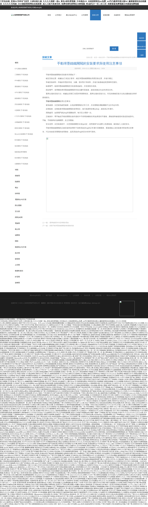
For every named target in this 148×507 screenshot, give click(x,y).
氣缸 (16, 187)
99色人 (122, 375)
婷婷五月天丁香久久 (42, 373)
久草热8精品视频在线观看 (20, 480)
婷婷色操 (89, 484)
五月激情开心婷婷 (105, 401)
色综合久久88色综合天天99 (109, 366)
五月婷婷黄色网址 (81, 381)
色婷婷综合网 (67, 453)
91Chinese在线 (79, 432)
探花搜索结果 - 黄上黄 (22, 331)
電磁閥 (17, 223)
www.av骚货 (120, 416)
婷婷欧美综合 (94, 440)
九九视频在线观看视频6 (81, 385)
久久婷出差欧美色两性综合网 (71, 377)
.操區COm (62, 362)
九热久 (123, 348)
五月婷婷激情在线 (10, 348)
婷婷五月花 (113, 358)
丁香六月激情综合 (140, 331)
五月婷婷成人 (21, 348)
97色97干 (121, 412)
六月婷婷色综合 (134, 410)
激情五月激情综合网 (9, 484)
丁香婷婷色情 (84, 391)
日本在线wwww (50, 329)
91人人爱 (82, 338)
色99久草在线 (36, 342)
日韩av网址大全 (22, 438)
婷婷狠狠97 (73, 399)
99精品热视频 (108, 381)
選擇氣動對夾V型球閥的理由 (59, 222)
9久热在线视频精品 (138, 397)
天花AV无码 (50, 467)
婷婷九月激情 (59, 344)
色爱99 (103, 354)
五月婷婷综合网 (121, 344)
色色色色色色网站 (105, 403)
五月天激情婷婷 (140, 414)
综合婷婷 (126, 486)
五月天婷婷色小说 (53, 407)
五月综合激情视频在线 (133, 375)
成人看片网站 (83, 461)
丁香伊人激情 (75, 502)
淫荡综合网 (55, 422)
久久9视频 (67, 325)
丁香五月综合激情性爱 (69, 387)
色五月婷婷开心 (39, 364)
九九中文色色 (36, 379)
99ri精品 (93, 430)
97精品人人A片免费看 (7, 444)
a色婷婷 (83, 498)
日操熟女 (93, 486)
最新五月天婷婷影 (62, 399)
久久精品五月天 (33, 496)
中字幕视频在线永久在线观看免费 (133, 479)
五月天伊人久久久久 (21, 430)
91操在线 (96, 366)
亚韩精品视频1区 (18, 338)
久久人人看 (66, 504)
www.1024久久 (70, 329)
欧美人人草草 (78, 482)
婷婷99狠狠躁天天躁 (114, 498)
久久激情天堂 (82, 342)
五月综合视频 (93, 370)
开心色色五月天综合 (43, 422)
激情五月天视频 (114, 465)
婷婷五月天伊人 (32, 432)
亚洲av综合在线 (36, 331)
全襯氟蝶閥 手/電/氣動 (22, 122)
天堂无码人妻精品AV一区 (60, 436)
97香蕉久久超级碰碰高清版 (22, 329)
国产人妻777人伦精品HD (51, 461)
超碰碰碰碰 (117, 370)
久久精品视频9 (96, 325)
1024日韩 (7, 440)
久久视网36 (125, 492)
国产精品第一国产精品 (116, 364)
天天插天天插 (46, 379)
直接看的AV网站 (76, 375)
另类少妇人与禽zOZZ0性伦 (35, 333)
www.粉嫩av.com (11, 467)
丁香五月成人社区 (8, 475)
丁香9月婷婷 (29, 366)
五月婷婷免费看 (37, 461)
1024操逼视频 (41, 335)
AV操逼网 (11, 346)
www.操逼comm (10, 465)
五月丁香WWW (106, 434)
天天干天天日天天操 (28, 442)
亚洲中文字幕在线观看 (7, 362)
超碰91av (65, 416)
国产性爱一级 (65, 459)
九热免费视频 (84, 428)
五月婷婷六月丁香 (58, 379)
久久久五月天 (111, 405)
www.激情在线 (39, 383)
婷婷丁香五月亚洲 (116, 372)
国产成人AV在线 (111, 412)
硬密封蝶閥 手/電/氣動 (22, 128)
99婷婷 (142, 486)
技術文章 (95, 15)
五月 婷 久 (90, 340)
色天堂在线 (7, 451)
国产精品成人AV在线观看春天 (120, 442)
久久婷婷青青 (38, 414)
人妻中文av (70, 381)
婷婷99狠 (101, 432)
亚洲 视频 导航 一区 (78, 407)
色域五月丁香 (14, 469)
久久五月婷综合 (106, 383)
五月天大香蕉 (92, 492)
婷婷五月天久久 (67, 346)
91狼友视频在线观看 (35, 424)
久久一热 (32, 385)
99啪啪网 (133, 325)
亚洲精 (91, 336)
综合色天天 (21, 407)
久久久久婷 (139, 412)
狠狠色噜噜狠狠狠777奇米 (86, 473)
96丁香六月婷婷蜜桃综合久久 (50, 391)
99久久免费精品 (78, 453)
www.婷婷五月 (126, 333)
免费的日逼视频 (38, 381)
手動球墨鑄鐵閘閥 (53, 101)
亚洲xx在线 (102, 498)
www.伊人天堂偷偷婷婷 (84, 366)
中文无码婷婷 (95, 387)
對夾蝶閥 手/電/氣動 (21, 140)
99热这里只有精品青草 (103, 348)
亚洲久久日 (15, 377)
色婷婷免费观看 (59, 383)
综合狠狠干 (61, 381)
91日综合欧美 (116, 500)
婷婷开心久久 (39, 368)
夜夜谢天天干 (93, 410)
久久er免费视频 (121, 389)
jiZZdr (6, 447)
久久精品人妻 (14, 356)
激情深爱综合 (41, 482)
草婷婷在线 (75, 370)
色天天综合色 (20, 457)
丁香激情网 (122, 440)
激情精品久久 (8, 395)
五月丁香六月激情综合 (34, 336)
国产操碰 (30, 350)
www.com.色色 (134, 393)
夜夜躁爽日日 (93, 364)
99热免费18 (91, 438)
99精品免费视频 (53, 403)
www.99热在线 (78, 430)
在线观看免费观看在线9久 (74, 360)
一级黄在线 (57, 331)
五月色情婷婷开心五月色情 (119, 453)
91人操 (10, 391)
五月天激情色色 (106, 438)
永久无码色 (92, 461)
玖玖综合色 (103, 346)
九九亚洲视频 (42, 492)
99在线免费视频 (13, 342)
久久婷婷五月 (19, 366)
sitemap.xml (96, 303)
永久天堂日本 (41, 407)
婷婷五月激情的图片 (11, 336)
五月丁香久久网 (13, 410)
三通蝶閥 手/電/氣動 (21, 74)
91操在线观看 (23, 488)
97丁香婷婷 (55, 477)
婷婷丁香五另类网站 (108, 325)
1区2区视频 (56, 482)
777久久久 (84, 418)
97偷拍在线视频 (123, 358)
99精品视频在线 (139, 373)
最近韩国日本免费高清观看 (71, 331)
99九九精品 (116, 471)
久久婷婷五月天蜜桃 (56, 438)
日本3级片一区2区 (107, 484)
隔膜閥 (17, 181)
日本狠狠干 (46, 477)
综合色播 (94, 385)
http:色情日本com (18, 440)
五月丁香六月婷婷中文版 (51, 459)
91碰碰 (139, 372)
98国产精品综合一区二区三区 (118, 385)
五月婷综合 (74, 455)
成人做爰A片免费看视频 (139, 442)
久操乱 (49, 482)
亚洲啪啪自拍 (8, 397)
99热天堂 (45, 430)
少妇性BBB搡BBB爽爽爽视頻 (115, 432)
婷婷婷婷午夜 (95, 383)
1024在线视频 (66, 354)
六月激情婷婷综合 (51, 475)
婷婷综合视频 (47, 424)
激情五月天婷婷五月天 (139, 333)
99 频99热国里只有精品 (40, 403)
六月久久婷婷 (124, 377)
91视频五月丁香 (63, 475)
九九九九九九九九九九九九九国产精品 (23, 471)
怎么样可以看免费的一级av (59, 490)
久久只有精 (130, 401)
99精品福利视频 (34, 391)
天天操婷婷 (143, 428)
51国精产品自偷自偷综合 (100, 333)
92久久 (49, 397)
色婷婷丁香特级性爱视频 (116, 346)
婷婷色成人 (20, 484)
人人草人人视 (70, 358)
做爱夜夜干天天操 (120, 335)
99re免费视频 (37, 477)
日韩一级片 (57, 504)
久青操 (12, 494)
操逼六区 (93, 494)
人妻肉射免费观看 (61, 410)
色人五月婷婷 (50, 333)
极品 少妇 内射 (89, 360)
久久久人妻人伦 (123, 340)
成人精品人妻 (89, 500)
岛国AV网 (8, 385)
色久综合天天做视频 (72, 486)
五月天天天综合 (12, 488)
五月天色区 (111, 475)
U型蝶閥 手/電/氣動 (21, 110)
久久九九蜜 (81, 490)
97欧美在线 (45, 490)
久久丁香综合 (125, 338)
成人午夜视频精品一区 (118, 387)
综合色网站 (90, 399)
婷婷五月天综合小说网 (46, 473)
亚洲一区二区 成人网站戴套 (102, 352)
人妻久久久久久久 (21, 496)
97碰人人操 (121, 405)
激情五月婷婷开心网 (31, 455)
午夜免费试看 (84, 336)
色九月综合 (12, 486)
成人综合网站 (34, 449)
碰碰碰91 (12, 432)
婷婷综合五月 (46, 360)
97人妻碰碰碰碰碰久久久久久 (49, 375)
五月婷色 (59, 385)
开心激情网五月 (33, 358)
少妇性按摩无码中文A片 (132, 496)
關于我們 (49, 295)
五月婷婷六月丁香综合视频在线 (74, 350)
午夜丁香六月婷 (38, 401)
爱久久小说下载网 (74, 335)
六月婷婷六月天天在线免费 (76, 447)
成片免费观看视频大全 (27, 335)
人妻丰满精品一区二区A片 (118, 420)
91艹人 (47, 370)
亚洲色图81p (92, 444)
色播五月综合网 (43, 432)
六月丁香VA (4, 354)
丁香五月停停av (63, 494)
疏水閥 (17, 253)
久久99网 (141, 323)
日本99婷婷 (25, 405)
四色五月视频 (20, 375)
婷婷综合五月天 (78, 500)
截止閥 (17, 229)
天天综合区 (24, 408)
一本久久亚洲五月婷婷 (52, 340)
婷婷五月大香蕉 (111, 360)
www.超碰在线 (111, 354)
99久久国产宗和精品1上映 (25, 463)
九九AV (29, 372)
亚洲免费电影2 (27, 370)
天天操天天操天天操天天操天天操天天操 (90, 379)
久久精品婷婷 (30, 373)
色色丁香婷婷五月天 (115, 342)
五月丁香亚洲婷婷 (81, 372)
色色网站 (120, 373)
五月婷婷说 (128, 408)
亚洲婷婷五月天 (114, 377)
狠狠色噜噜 (25, 449)
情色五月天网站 (90, 449)
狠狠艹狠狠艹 (94, 412)
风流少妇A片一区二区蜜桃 (47, 327)
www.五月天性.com (45, 498)
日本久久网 (81, 399)
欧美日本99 (12, 407)
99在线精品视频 (17, 477)
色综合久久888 (68, 498)
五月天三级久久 (70, 383)
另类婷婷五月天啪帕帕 (100, 377)
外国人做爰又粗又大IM (117, 422)
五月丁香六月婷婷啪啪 (120, 410)
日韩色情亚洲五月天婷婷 (133, 364)
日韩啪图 (141, 467)
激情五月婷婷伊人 (135, 426)
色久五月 (87, 430)
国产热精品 (24, 469)
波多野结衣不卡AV (114, 323)
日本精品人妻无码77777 (76, 401)
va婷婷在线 (36, 490)
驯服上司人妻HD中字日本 (128, 467)
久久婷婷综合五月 (120, 461)
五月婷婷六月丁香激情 (84, 352)
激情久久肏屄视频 (83, 440)
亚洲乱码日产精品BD (47, 453)
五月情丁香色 (106, 502)
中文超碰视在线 (60, 473)
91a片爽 (74, 444)
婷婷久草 (64, 352)
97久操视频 (111, 477)
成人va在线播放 (137, 449)
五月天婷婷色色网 (140, 352)
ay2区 (101, 410)
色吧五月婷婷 (19, 500)
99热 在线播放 (110, 482)
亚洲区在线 (6, 436)
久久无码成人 (82, 344)
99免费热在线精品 (32, 375)
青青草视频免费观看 (73, 405)
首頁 (49, 15)
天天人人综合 (57, 498)
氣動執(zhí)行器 (20, 247)
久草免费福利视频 (132, 329)
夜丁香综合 (64, 340)
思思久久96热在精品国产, (20, 479)
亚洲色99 (3, 438)
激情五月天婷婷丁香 (72, 426)
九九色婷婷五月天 (49, 412)
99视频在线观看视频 (59, 389)
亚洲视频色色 (6, 477)
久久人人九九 (81, 389)
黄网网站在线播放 (49, 366)
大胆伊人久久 (130, 414)
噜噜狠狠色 (82, 434)
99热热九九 (85, 416)
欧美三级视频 (33, 473)
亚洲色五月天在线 (35, 430)
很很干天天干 (40, 442)
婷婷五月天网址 (115, 469)
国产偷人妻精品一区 (137, 377)
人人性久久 (28, 340)
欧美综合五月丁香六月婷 (64, 496)
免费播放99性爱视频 (31, 500)
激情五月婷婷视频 (15, 354)
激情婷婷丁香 (52, 488)
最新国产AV (80, 358)
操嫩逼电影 (29, 381)
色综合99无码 (44, 358)
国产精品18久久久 (34, 469)
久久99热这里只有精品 (47, 496)
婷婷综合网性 (101, 496)
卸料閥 (17, 193)
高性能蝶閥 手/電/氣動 (22, 104)
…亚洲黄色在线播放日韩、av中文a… (12, 416)
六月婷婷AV (69, 480)
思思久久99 (126, 498)
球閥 (16, 170)
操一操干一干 (81, 340)
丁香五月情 (11, 350)
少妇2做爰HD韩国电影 (119, 331)
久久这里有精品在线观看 (12, 370)
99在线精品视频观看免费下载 (92, 459)
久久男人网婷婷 (5, 323)
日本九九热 (109, 494)
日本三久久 (31, 467)
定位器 (17, 211)
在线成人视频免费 (73, 336)
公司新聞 (84, 15)
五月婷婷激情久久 (60, 405)
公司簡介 (58, 15)
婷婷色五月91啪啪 (64, 444)
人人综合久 (103, 445)
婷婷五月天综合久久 (39, 397)
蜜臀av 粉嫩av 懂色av (77, 484)
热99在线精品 (56, 416)
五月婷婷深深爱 (13, 335)
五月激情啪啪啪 (139, 451)
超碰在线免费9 (101, 375)
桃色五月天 (95, 442)
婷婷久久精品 (43, 377)
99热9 (134, 350)
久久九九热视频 (24, 459)
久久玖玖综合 (114, 368)
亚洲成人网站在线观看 (65, 469)
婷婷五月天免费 (138, 465)
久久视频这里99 (69, 323)
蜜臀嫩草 (114, 449)
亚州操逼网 (28, 393)
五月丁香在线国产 (62, 333)
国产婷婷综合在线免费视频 (9, 418)
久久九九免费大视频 (29, 422)
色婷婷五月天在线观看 (119, 399)
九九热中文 (51, 399)
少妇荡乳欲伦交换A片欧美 (70, 391)
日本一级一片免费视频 (28, 428)
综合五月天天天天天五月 (68, 463)
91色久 (131, 463)
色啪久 (39, 457)
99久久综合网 (33, 346)
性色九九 (123, 401)
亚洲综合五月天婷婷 (56, 465)
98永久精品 (61, 408)
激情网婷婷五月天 (123, 455)
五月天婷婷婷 (81, 445)
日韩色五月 (19, 494)
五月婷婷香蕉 (65, 502)
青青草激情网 (48, 350)
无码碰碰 (48, 486)
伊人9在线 (53, 494)
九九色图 (34, 399)
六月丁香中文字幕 (47, 426)
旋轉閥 (17, 283)
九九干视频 (85, 405)
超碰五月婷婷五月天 (132, 416)
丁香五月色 (50, 428)
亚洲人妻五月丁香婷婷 (30, 498)
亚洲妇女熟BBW (42, 444)
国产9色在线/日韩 (84, 387)
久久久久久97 (129, 412)
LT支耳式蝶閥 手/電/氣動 (23, 116)
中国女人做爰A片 (70, 445)
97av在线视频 (17, 379)
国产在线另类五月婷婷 (60, 393)
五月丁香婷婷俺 (132, 335)
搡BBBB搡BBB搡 (58, 323)
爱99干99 (42, 451)
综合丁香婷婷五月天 (92, 403)
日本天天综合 (14, 434)
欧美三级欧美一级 (105, 408)
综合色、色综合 (88, 477)
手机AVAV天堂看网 (94, 457)
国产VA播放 (66, 455)
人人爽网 (81, 408)
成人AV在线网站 (28, 383)
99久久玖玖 (129, 451)
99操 (86, 364)
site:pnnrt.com (39, 475)
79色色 (75, 461)
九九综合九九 (133, 459)
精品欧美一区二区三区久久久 (80, 494)
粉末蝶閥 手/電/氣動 (21, 158)
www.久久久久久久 (76, 475)
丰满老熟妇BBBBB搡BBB (10, 461)
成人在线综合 (10, 366)
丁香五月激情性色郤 (43, 471)
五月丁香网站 (19, 453)
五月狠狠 (26, 360)
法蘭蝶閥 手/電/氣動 (21, 164)
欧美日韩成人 (64, 477)
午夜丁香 (129, 504)
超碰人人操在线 (85, 397)
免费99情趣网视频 (48, 344)
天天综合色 (87, 442)
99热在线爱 (49, 383)
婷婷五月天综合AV (81, 457)
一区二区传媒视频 (80, 438)
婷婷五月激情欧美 (101, 323)
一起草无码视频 (83, 395)
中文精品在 (101, 444)
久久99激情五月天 (10, 327)
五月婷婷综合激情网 (128, 336)
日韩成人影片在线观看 (129, 500)
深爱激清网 (128, 430)
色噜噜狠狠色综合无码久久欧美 (42, 504)
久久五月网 (25, 354)
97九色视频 (30, 352)
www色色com (38, 362)
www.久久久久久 (118, 408)
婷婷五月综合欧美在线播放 (85, 323)
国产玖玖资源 (11, 438)
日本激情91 (73, 490)
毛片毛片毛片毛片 (131, 473)
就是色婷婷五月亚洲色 (92, 504)
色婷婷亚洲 (34, 480)
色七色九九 (16, 451)
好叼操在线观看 (76, 459)
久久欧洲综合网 (39, 502)
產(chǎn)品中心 (71, 15)
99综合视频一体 (38, 340)
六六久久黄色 (119, 473)
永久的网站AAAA (92, 490)
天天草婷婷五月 (86, 502)
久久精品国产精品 (122, 459)
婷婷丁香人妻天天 (65, 348)
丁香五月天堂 (81, 463)
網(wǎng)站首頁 (35, 295)
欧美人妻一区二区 (136, 358)
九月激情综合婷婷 (122, 475)
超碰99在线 (35, 420)
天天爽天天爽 (139, 463)
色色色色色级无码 (126, 366)
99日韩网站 (90, 407)
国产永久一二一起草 (9, 482)
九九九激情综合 (7, 502)
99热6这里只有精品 (129, 372)
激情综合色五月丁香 (56, 325)
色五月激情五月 (73, 410)
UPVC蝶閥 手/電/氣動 (22, 92)
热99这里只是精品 (9, 372)
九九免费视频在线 (67, 482)
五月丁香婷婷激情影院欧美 (110, 356)
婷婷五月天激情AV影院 (77, 368)
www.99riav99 (43, 356)
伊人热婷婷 (20, 393)
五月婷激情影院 (94, 418)
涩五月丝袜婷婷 (25, 356)
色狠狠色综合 (75, 418)
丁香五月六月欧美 (75, 333)
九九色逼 (48, 323)
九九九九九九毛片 (36, 459)
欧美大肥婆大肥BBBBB (133, 379)
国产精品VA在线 (134, 453)
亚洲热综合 (110, 397)
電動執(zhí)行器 (20, 199)
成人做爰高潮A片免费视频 (106, 393)
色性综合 (57, 428)
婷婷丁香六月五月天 (25, 323)
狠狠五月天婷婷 (68, 432)
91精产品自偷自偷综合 (7, 457)
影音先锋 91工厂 (9, 401)
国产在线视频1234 (132, 356)
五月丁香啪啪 (105, 387)
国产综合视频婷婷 (77, 488)
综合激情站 (44, 440)
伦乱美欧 (57, 451)
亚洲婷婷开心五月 (76, 477)
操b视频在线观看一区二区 (93, 329)
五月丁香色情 (34, 354)
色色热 (36, 453)
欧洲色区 (98, 453)
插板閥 (17, 176)
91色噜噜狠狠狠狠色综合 (25, 387)
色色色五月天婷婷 (113, 375)
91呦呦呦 (136, 366)
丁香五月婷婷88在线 (99, 397)
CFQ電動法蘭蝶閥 (21, 69)
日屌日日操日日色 (75, 436)
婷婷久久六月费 (21, 350)
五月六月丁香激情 (115, 490)
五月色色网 (130, 440)
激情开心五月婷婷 (133, 389)
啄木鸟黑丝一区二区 (76, 471)
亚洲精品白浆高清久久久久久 (72, 442)
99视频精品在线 (25, 342)
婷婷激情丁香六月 (91, 358)
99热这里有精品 (111, 430)
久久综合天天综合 (36, 412)
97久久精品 (20, 362)
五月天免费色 (93, 480)
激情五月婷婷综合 (94, 373)
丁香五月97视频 (55, 455)
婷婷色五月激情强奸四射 (64, 492)
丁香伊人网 (89, 368)
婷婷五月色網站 (13, 325)
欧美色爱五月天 (19, 395)
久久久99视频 (118, 381)
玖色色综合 (60, 329)
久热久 (39, 360)
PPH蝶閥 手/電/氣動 (21, 80)
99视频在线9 (88, 488)
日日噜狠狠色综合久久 (52, 502)
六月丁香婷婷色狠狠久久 (103, 500)
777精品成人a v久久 (53, 352)
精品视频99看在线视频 (53, 500)
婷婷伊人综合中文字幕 (16, 447)
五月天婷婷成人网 (71, 344)
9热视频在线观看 (66, 461)
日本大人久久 (49, 410)
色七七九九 (133, 436)
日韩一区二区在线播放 (119, 502)
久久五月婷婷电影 (118, 434)
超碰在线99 (129, 352)
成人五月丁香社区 (51, 381)
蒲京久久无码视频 (36, 479)
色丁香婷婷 (129, 432)
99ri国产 (48, 368)
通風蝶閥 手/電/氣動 (21, 86)
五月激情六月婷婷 (56, 432)
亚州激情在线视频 (58, 360)
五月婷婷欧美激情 (132, 348)
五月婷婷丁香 (104, 442)
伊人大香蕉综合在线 (138, 488)
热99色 (98, 438)
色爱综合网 (20, 486)
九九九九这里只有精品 (100, 327)
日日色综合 (98, 414)
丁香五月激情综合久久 (122, 457)
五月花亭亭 (28, 477)
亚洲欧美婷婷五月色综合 (43, 387)
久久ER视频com (80, 465)
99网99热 (51, 484)
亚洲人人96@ (119, 451)
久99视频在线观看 (44, 436)
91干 (15, 397)
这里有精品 (135, 381)
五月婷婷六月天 (25, 461)
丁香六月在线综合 (122, 393)
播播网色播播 (29, 447)
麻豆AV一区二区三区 (46, 480)
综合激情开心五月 (91, 432)
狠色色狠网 (104, 416)
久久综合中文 (11, 373)
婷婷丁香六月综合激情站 (83, 356)
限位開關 (18, 205)
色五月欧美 (4, 335)
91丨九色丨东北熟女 (51, 362)
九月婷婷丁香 (17, 383)
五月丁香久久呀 (59, 480)
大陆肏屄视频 (54, 358)
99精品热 (11, 403)
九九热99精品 (99, 455)
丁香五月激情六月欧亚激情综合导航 (113, 504)
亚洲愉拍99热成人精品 (54, 442)
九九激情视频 (108, 488)
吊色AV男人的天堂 (108, 451)
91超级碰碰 (41, 428)
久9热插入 (121, 379)
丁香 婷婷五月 (47, 393)
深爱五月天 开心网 (64, 488)
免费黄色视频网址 (43, 395)
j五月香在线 (66, 418)
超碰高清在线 (95, 335)
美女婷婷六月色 (101, 426)
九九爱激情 (119, 496)
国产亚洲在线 (52, 444)
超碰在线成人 (116, 479)
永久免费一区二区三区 (27, 410)
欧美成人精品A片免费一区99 (22, 490)
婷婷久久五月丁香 (89, 475)
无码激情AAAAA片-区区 (80, 348)
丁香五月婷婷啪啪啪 (70, 434)
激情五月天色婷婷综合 (76, 364)
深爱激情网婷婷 (70, 379)
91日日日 (59, 327)
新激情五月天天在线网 (71, 327)
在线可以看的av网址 (21, 391)
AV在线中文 (105, 467)
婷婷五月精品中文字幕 (130, 482)
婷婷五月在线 (82, 444)
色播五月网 (10, 500)
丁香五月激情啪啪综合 (43, 389)
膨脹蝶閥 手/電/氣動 (21, 98)
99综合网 (46, 494)
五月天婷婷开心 (91, 447)
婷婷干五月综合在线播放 (113, 486)
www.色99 (80, 504)
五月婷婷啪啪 (119, 397)
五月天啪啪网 (10, 463)
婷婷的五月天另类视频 (129, 490)
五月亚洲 (11, 381)
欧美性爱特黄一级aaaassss (33, 494)
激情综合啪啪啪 (101, 475)
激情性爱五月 (38, 350)
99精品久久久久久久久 (108, 373)
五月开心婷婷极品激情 (17, 352)
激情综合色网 (98, 488)
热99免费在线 (31, 482)
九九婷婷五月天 (57, 457)
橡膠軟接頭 (19, 271)
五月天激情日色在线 (17, 340)
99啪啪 (61, 445)
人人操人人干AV (38, 370)
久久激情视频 (140, 424)
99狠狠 (4, 381)
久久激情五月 (102, 492)
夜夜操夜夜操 (62, 335)
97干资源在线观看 (126, 465)
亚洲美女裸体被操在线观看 (70, 428)
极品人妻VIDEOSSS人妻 (66, 356)
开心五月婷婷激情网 (63, 412)
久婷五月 (132, 475)
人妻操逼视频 (73, 338)
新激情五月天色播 (88, 436)
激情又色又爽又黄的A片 (105, 461)
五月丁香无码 (32, 492)
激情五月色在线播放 (70, 342)
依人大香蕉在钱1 (72, 362)
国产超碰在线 (103, 490)
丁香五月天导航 (113, 445)
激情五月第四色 (46, 338)
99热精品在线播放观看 (49, 469)
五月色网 (73, 504)
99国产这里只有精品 (36, 438)
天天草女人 (49, 434)
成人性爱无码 (104, 463)
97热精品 (77, 498)
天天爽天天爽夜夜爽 (133, 405)
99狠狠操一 (22, 336)
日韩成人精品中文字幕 (16, 504)
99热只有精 (21, 373)
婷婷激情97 (25, 412)
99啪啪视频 (100, 486)
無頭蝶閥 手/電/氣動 (21, 146)
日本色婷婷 (38, 366)
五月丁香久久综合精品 (89, 422)
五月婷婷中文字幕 (52, 348)
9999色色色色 (94, 416)
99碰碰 (90, 372)
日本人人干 (33, 434)
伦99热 (135, 428)
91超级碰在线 (87, 377)
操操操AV (14, 323)
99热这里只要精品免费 (11, 344)
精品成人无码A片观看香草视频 (126, 418)
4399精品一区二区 (59, 336)
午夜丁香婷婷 (39, 486)
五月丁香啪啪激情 (58, 486)
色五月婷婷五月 (105, 399)
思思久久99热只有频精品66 (80, 412)
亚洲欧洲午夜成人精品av (97, 362)
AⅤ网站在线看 (48, 331)
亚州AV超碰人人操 (56, 395)
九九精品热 (101, 494)
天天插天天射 (47, 336)
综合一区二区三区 (92, 350)
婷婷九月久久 (133, 480)
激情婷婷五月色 (95, 428)
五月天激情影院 (50, 408)
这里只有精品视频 (41, 484)
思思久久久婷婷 (69, 465)
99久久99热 (97, 502)
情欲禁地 (5, 428)
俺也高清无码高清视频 (79, 354)
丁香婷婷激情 (142, 436)
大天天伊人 (112, 447)
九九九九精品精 (58, 397)
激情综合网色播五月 (105, 370)
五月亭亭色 (141, 447)
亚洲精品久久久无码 (120, 391)
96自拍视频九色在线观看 (59, 471)
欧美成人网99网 (62, 364)
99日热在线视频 (142, 492)
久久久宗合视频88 (134, 391)
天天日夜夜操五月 (96, 395)
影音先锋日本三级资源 (110, 329)
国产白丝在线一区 (92, 338)
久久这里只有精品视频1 (40, 372)
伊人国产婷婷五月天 (102, 436)
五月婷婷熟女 (139, 440)
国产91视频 (35, 451)
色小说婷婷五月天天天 (36, 408)
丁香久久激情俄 (92, 498)
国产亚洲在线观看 (94, 354)
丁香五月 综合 (49, 401)
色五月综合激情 (90, 496)
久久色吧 (28, 338)
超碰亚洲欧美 (58, 350)
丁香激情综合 (85, 335)
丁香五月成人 (15, 436)
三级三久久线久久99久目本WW (127, 362)
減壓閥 (17, 235)
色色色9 (142, 356)
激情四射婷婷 (54, 373)
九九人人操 (110, 444)
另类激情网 (9, 358)
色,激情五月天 (103, 364)
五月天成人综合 (51, 335)
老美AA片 (127, 381)
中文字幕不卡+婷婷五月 (8, 387)
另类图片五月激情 (53, 463)
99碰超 (102, 412)
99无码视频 (116, 348)
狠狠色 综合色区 (25, 377)
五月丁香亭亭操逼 (122, 426)
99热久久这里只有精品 (120, 438)
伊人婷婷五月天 (65, 375)
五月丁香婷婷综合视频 (87, 426)
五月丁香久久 (46, 457)
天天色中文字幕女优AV (27, 389)
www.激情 (112, 416)
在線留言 (117, 15)
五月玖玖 (7, 408)
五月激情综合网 (105, 440)
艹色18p (62, 358)
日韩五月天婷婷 (59, 426)
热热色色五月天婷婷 (41, 447)
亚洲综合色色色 (32, 445)
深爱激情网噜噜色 (114, 492)
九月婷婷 (122, 329)
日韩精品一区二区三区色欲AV (127, 360)
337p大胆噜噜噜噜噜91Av (12, 422)
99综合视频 (116, 403)
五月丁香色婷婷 (115, 333)
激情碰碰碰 (59, 453)
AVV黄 (65, 395)
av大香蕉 (119, 482)
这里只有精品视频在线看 (63, 467)
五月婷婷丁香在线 (55, 377)
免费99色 (52, 447)
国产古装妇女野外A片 (25, 364)
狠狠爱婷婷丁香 (24, 420)
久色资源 (65, 338)
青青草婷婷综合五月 (25, 397)
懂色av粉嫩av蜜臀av (7, 430)
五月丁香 (27, 504)
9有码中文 (115, 401)
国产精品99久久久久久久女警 (26, 444)
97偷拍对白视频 (91, 479)
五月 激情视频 (31, 348)
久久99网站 (143, 385)
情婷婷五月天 (83, 362)
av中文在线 (41, 348)
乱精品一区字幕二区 (68, 372)
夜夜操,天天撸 (87, 333)
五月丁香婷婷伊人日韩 (101, 372)
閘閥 (16, 241)
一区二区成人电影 (85, 451)
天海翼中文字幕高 (8, 496)
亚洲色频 (41, 434)
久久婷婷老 (11, 375)
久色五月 (35, 356)
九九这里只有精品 (21, 492)
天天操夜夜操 (27, 401)
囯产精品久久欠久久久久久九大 (70, 422)
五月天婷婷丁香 (75, 416)
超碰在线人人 (22, 467)
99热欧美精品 (71, 389)
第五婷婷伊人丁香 (8, 331)
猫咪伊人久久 (120, 477)
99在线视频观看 (50, 364)
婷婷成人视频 (102, 385)
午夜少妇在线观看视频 (134, 387)
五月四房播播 (111, 362)
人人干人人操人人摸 (134, 484)
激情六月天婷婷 (52, 445)
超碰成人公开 (96, 451)
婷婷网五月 (53, 356)
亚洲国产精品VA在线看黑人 (23, 502)
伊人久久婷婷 (24, 434)
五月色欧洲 (96, 484)
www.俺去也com (14, 428)
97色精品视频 (42, 399)
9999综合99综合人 (83, 383)
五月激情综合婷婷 (139, 430)
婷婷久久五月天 (99, 360)
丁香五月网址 (89, 453)
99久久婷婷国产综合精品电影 (27, 327)
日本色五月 (139, 336)
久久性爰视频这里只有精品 (105, 473)
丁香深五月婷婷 (100, 407)
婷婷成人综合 (29, 484)
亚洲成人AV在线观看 (81, 480)
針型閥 (17, 277)
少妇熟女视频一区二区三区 (16, 333)
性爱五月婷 (101, 430)
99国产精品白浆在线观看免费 (46, 385)
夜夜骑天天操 (138, 432)
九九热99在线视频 (77, 449)
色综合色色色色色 (22, 346)
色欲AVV (128, 397)
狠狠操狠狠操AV (65, 407)
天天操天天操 (29, 453)
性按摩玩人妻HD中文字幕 (25, 368)
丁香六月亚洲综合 (123, 407)
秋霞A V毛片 (72, 352)
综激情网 (92, 348)
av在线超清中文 (79, 496)
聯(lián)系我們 (130, 15)
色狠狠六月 (132, 327)
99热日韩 (112, 327)
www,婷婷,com (21, 432)
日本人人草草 (72, 395)
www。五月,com (38, 323)
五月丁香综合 (36, 418)
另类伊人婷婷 (99, 340)
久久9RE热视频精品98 (71, 397)
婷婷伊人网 (68, 479)
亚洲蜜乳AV (80, 329)
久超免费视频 (107, 414)
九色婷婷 (126, 325)
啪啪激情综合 (92, 344)
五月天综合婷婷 (136, 338)
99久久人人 (95, 346)
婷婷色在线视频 (126, 469)
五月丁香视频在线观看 (19, 424)
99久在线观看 (61, 447)
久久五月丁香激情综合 (127, 445)
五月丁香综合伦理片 (56, 342)
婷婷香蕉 (107, 331)
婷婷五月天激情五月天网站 (77, 373)
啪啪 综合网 (14, 420)
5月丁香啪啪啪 (133, 385)
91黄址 (138, 475)
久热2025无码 (134, 340)
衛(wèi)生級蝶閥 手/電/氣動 (24, 134)
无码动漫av (129, 346)
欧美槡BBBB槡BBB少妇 (138, 455)
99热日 (9, 498)
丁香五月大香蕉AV (91, 401)
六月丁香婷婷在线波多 (63, 420)
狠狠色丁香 (67, 370)
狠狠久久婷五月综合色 (73, 424)
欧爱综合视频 (56, 338)
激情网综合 (110, 350)
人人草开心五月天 (109, 459)
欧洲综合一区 (8, 473)
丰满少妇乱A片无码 (104, 479)
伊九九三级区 (37, 393)
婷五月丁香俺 (19, 426)
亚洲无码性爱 (21, 482)
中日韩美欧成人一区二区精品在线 (113, 424)
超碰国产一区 (59, 414)
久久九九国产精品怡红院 (81, 346)
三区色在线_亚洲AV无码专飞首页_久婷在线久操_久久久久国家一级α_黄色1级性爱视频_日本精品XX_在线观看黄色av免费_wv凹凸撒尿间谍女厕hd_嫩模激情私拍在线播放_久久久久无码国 (63, 321)
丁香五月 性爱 (36, 344)
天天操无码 (36, 338)
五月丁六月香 (25, 451)
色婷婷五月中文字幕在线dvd (16, 445)
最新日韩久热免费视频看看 (24, 475)
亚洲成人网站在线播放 (101, 368)
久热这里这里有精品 (103, 449)
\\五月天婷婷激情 (136, 444)
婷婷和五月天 (137, 504)
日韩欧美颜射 (84, 486)
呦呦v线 (42, 500)
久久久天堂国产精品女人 (135, 344)
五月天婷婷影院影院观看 (69, 451)
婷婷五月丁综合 (114, 338)
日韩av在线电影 (45, 354)
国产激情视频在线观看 (107, 418)
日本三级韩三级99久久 (68, 440)
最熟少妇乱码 (21, 372)
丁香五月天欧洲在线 (9, 368)
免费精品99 (42, 445)
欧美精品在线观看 (121, 484)
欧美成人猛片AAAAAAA (105, 391)
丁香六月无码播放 (71, 408)
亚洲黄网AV (137, 408)
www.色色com (8, 455)
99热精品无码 (17, 498)
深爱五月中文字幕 (99, 482)
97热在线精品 (106, 428)
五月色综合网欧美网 (108, 389)
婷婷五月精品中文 (93, 445)
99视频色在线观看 (59, 424)
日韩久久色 (96, 356)
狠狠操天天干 (128, 373)
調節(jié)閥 (18, 217)
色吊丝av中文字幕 (38, 329)
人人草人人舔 (58, 434)
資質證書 (106, 15)
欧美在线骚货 (118, 494)
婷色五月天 (93, 393)
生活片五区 (88, 482)
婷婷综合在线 (30, 416)
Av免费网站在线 (40, 352)
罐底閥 (17, 259)
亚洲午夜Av (84, 370)
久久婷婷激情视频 (100, 477)
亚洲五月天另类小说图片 (111, 395)
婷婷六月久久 (43, 346)
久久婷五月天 (116, 383)
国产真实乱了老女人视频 (29, 436)
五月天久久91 (88, 471)
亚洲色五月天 (67, 385)
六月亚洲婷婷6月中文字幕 (9, 364)
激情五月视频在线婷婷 (102, 336)
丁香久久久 (135, 494)
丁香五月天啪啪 (25, 344)
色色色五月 (110, 496)
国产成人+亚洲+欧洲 (11, 459)
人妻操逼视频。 (96, 424)
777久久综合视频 (111, 455)
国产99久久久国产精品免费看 (98, 342)
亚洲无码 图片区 (127, 370)
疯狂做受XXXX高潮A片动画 (119, 436)
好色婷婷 (133, 492)
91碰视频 (100, 381)
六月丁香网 (140, 350)
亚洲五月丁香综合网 (62, 484)
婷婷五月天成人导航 (101, 420)
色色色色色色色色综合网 (12, 405)
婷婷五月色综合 (30, 395)
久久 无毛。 (142, 360)
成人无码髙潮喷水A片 (86, 455)
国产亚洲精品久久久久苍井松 (66, 366)
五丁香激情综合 (15, 449)
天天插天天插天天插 (93, 434)
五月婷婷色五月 (45, 449)
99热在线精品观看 (14, 442)
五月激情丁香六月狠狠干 (122, 488)
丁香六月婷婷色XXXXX (68, 403)
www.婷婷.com (111, 407)
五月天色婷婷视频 (79, 479)
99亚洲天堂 (92, 381)
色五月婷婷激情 (102, 447)
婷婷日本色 (111, 426)
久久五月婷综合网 (87, 414)
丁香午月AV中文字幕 (27, 325)
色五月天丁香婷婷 (111, 379)
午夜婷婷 (35, 377)
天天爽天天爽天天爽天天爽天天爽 (41, 405)
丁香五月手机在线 (86, 327)
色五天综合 (14, 389)
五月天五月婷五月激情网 (106, 344)
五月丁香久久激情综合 (32, 426)
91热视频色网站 (128, 342)
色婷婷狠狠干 (103, 338)
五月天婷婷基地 (74, 393)
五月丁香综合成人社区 (43, 416)
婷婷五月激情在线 (122, 327)
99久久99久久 (31, 457)
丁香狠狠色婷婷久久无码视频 (23, 414)
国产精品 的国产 (103, 358)
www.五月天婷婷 (40, 463)
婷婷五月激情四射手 (80, 492)
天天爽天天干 (56, 354)
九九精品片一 (83, 410)
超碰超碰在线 (78, 469)
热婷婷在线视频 (77, 420)
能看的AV (3, 333)
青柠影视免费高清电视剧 (60, 368)
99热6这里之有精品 (92, 408)
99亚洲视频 (86, 424)
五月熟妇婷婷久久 (119, 352)
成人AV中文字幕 (88, 420)
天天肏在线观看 (58, 479)
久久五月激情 (124, 395)
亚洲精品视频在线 (107, 335)
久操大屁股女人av (56, 370)
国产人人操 (80, 403)
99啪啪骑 (102, 350)
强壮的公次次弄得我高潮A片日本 (92, 331)
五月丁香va (57, 418)
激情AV (45, 438)
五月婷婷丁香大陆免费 (91, 469)
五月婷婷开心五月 (24, 399)
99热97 (122, 356)
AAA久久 (45, 342)
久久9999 (50, 451)
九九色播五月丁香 (93, 463)
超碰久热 (119, 325)
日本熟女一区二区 (134, 420)
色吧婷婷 (33, 360)
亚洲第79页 (40, 410)
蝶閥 (16, 63)
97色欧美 (120, 430)
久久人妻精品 (115, 336)
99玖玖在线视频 (54, 372)
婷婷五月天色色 (54, 440)
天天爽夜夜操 (21, 465)
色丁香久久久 (19, 381)
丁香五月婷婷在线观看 (72, 414)
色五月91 (127, 494)
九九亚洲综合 (110, 480)
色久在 (97, 399)
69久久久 (102, 480)
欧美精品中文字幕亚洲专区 (119, 463)
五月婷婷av (143, 416)
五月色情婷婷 (132, 502)
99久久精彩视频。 (133, 461)
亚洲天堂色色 (56, 387)
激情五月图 (51, 492)
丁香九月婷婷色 (71, 473)
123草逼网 (72, 340)
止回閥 (17, 265)
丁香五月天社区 (117, 428)
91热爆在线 (108, 410)
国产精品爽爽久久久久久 (13, 360)
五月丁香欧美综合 (131, 434)
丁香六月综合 (40, 467)
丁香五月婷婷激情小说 (133, 477)
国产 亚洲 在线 (135, 498)
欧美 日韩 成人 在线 (137, 354)
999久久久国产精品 (124, 449)
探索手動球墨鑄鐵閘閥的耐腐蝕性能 (62, 225)
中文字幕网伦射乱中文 (129, 323)
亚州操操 (114, 440)
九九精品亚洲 (128, 428)
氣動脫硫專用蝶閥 (21, 152)
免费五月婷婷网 (49, 414)
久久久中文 (64, 373)
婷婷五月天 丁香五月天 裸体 (60, 449)
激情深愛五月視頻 (55, 346)
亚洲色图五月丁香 (25, 418)
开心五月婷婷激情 (123, 354)
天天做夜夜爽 (47, 479)
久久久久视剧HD (103, 422)
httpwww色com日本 (20, 358)
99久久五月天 (107, 471)
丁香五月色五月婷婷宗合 (98, 405)
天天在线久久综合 (111, 340)
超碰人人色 (142, 362)
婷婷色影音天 (132, 447)
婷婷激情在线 (114, 467)
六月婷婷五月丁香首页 (122, 444)
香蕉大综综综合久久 (41, 325)
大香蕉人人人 (68, 438)
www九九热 (4, 432)
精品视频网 (131, 399)
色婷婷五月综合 (92, 465)
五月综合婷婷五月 (61, 401)
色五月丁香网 (130, 424)
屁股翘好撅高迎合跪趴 (47, 420)
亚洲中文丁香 (18, 455)
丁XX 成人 (10, 426)
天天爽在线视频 (67, 500)
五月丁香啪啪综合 (118, 414)
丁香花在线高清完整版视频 (81, 325)
